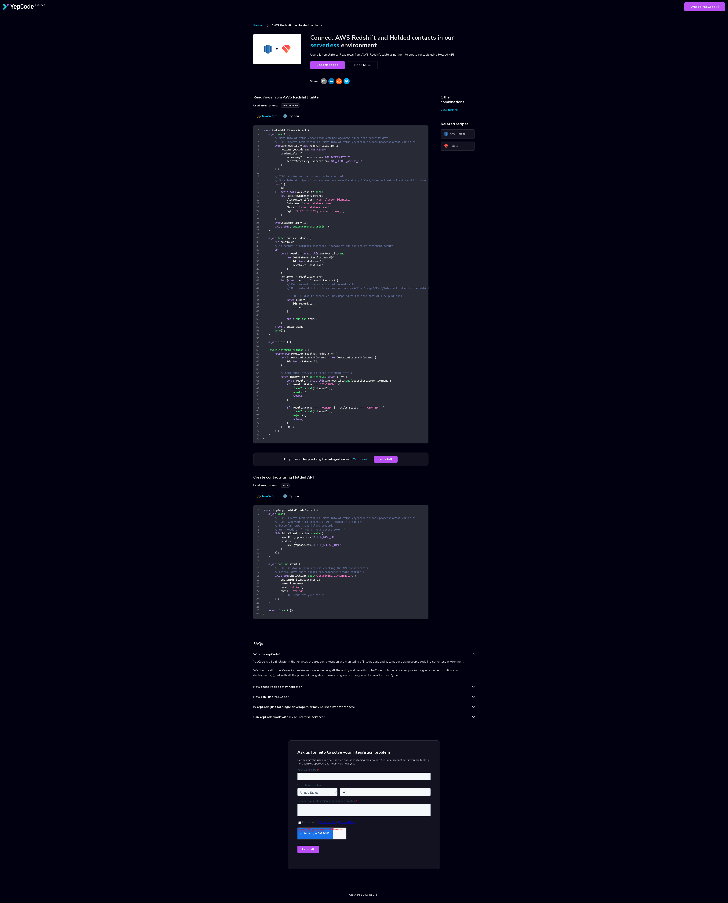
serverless (324, 45)
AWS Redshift (457, 133)
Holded (454, 145)
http (285, 485)
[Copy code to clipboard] (424, 130)
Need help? (362, 65)
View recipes (449, 110)
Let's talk (385, 459)
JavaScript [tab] (269, 116)
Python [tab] (294, 116)
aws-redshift (290, 105)
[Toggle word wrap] (417, 130)
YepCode (359, 459)
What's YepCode (703, 7)
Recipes (258, 25)
